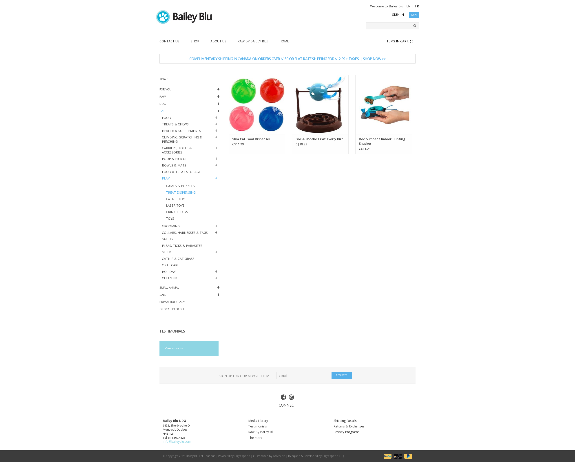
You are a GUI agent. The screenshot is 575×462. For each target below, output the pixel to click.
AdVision (279, 456)
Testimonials (257, 426)
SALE (162, 294)
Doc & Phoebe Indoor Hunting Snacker (382, 141)
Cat (162, 110)
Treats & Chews (175, 124)
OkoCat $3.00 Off (171, 309)
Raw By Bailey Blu (261, 432)
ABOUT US (218, 41)
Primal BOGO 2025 (172, 301)
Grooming (171, 226)
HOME (284, 41)
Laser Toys (175, 205)
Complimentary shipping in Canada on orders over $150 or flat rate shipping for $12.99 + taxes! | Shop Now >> (287, 58)
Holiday (169, 271)
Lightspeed (242, 456)
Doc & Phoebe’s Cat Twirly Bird (319, 139)
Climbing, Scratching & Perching (182, 139)
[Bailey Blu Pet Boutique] (287, 17)
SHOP (195, 41)
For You (165, 89)
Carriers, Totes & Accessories (177, 150)
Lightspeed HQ (333, 456)
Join (414, 15)
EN (408, 6)
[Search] (413, 26)
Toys (170, 218)
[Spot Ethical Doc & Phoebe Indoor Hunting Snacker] (383, 104)
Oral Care (170, 265)
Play (166, 178)
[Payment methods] (387, 456)
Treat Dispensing (181, 192)
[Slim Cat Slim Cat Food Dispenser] (257, 104)
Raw (162, 96)
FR (417, 6)
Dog (162, 103)
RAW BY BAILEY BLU (253, 41)
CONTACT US (169, 41)
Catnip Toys (176, 199)
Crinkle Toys (177, 212)
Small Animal (169, 287)
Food (166, 118)
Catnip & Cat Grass (178, 258)
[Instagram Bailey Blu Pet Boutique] (291, 397)
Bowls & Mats (174, 165)
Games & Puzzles (180, 186)
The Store (255, 438)
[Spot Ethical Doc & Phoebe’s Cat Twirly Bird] (320, 104)
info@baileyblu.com (177, 441)
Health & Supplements (181, 131)
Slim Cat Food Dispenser (251, 139)
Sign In (398, 14)
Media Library (258, 420)
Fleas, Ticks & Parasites (182, 245)
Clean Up (169, 278)
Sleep (166, 252)
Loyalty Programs (346, 432)
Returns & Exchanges (349, 426)
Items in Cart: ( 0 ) (401, 41)
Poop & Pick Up (174, 159)
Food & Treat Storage (181, 172)
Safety (167, 239)
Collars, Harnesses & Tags (185, 232)
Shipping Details (345, 420)
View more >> (174, 348)
